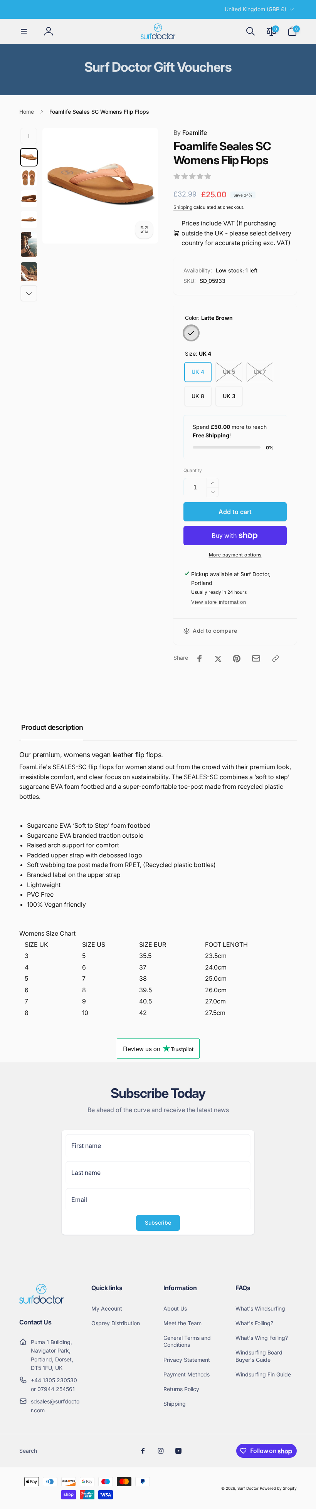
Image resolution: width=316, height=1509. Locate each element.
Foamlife (190, 132)
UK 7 (260, 371)
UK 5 (229, 371)
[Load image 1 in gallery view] (29, 157)
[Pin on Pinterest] (236, 658)
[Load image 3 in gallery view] (29, 198)
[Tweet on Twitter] (218, 658)
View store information (218, 602)
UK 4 (198, 371)
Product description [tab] (52, 727)
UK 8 (198, 396)
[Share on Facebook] (199, 658)
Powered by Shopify (278, 1488)
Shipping (182, 207)
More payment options (235, 555)
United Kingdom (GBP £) (255, 9)
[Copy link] (275, 658)
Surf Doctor (248, 1488)
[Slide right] (29, 293)
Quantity (192, 470)
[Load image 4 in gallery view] (29, 219)
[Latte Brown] (191, 333)
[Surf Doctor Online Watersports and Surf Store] (41, 1301)
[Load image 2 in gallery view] (29, 178)
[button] (23, 31)
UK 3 (229, 396)
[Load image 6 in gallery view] (29, 274)
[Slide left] (29, 136)
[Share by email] (256, 658)
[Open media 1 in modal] (100, 186)
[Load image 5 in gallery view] (29, 244)
